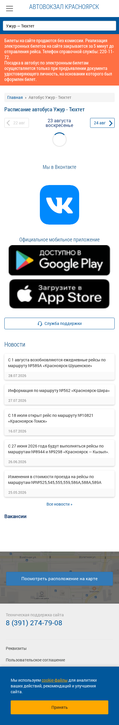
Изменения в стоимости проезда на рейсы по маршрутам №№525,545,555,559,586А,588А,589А (54, 479)
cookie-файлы (55, 680)
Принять (59, 707)
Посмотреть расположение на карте (59, 578)
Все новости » (59, 504)
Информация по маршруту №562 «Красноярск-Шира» (59, 390)
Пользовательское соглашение (35, 660)
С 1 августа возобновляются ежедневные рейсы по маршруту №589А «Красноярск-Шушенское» (57, 362)
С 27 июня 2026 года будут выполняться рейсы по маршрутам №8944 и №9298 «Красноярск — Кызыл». (58, 448)
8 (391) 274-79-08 (34, 622)
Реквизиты (16, 648)
